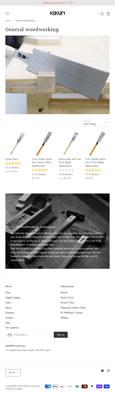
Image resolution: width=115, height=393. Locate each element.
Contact (9, 318)
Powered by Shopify (13, 388)
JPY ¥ (12, 373)
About (8, 307)
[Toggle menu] (7, 13)
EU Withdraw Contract (71, 312)
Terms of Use (67, 297)
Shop (8, 292)
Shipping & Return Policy (73, 307)
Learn (8, 302)
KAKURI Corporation (31, 385)
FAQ (7, 323)
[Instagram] (108, 371)
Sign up (61, 334)
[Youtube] (102, 371)
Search (64, 292)
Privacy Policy (67, 302)
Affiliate (64, 318)
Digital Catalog (12, 297)
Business (9, 312)
